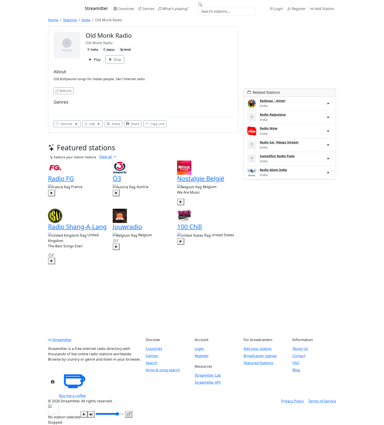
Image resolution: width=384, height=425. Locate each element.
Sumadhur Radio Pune (277, 156)
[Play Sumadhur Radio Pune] (328, 158)
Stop (117, 59)
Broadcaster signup (260, 355)
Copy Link (156, 124)
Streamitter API (207, 382)
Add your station (258, 348)
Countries (126, 8)
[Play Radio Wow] (328, 131)
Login (278, 8)
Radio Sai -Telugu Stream (279, 142)
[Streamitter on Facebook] (52, 382)
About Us (300, 348)
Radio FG (61, 178)
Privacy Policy (292, 401)
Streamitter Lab (208, 375)
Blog (296, 369)
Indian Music (64, 109)
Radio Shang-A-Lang (77, 226)
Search (151, 362)
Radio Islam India (273, 170)
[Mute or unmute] (91, 414)
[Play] (84, 414)
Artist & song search (163, 369)
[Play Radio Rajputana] (328, 117)
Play (97, 59)
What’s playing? (175, 8)
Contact (299, 355)
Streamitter (62, 339)
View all (106, 156)
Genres (148, 8)
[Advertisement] (290, 57)
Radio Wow (268, 128)
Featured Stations (258, 362)
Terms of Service (322, 401)
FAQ (295, 362)
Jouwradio (127, 226)
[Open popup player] (128, 414)
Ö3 (117, 178)
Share (115, 124)
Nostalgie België (200, 178)
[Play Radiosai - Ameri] (328, 103)
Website (66, 91)
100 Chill (189, 226)
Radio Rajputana (273, 114)
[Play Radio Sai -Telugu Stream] (328, 145)
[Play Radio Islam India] (328, 172)
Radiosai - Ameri (272, 101)
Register (299, 8)
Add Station (324, 8)
